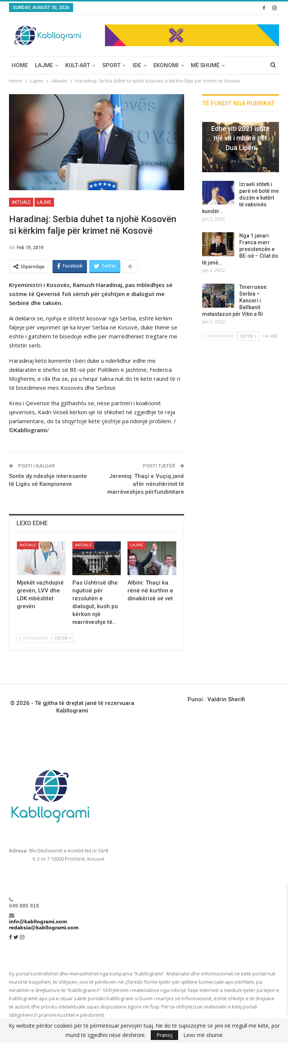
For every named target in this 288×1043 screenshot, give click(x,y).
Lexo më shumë (203, 1035)
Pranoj (164, 1034)
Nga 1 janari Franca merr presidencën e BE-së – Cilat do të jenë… (240, 249)
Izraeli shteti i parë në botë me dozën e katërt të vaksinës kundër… (240, 197)
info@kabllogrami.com (38, 921)
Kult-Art (77, 65)
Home (20, 65)
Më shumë (205, 65)
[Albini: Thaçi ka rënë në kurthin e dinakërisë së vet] (152, 558)
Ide (137, 65)
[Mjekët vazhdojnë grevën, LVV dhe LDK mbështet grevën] (41, 558)
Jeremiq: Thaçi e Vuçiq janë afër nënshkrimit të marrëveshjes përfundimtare (145, 484)
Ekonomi (165, 65)
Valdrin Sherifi (226, 699)
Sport (111, 65)
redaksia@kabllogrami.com (43, 927)
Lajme (44, 65)
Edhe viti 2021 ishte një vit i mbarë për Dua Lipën (240, 138)
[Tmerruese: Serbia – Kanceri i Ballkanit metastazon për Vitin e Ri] (218, 296)
